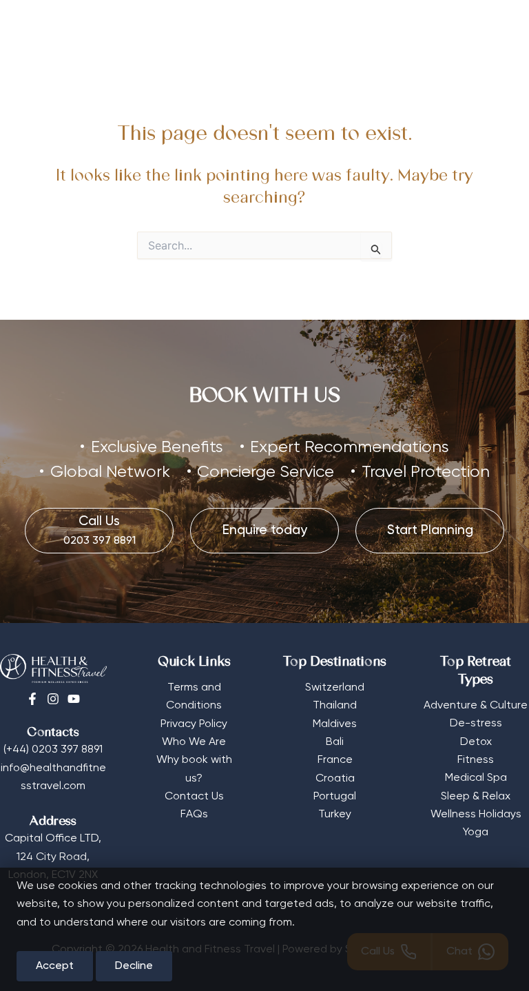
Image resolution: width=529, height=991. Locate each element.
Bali (335, 742)
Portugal (334, 796)
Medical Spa (476, 778)
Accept (55, 966)
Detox (476, 742)
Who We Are (194, 742)
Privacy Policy (193, 724)
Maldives (335, 724)
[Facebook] (32, 699)
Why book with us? (194, 769)
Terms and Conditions (194, 696)
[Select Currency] (460, 26)
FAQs (194, 814)
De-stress (476, 723)
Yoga (475, 832)
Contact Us (194, 796)
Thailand (335, 705)
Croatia (335, 778)
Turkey (334, 814)
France (335, 760)
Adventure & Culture (476, 705)
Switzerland (334, 687)
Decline (134, 966)
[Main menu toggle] (498, 30)
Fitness (475, 760)
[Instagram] (53, 699)
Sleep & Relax (475, 796)
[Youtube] (74, 699)
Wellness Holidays (476, 814)
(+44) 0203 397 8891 (53, 749)
